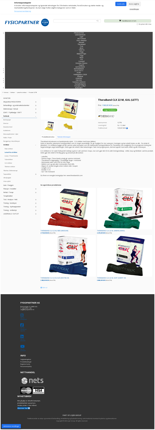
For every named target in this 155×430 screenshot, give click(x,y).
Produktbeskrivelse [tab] (48, 137)
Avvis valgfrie (134, 4)
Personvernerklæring (22, 11)
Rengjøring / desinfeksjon (11, 141)
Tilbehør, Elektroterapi (10, 170)
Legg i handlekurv (110, 110)
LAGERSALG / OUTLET (11, 214)
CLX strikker (8, 163)
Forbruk (6, 116)
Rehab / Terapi (8, 192)
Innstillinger (134, 9)
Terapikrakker (8, 196)
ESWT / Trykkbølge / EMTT (12, 112)
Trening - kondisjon (10, 203)
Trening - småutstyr (10, 210)
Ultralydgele (7, 178)
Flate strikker (9, 149)
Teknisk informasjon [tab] (63, 137)
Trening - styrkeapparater (12, 207)
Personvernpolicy (26, 366)
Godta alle (121, 4)
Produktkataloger (26, 362)
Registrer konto (25, 364)
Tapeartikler (7, 174)
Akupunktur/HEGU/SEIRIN (12, 102)
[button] (79, 72)
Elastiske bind (7, 127)
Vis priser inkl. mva (144, 24)
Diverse (5, 123)
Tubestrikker (9, 159)
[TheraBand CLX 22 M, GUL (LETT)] (49, 126)
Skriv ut (44, 288)
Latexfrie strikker (11, 152)
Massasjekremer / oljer (10, 134)
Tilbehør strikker (10, 167)
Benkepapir (7, 120)
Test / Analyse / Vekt (10, 199)
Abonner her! (22, 408)
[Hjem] (27, 22)
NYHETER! (6, 98)
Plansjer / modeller (9, 189)
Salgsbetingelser (25, 359)
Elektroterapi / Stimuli (10, 109)
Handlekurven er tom (128, 21)
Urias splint (7, 181)
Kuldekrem (6, 130)
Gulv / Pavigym (8, 185)
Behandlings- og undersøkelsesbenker (16, 105)
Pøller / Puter (7, 138)
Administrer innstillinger (11, 426)
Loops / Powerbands (11, 156)
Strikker (6, 145)
